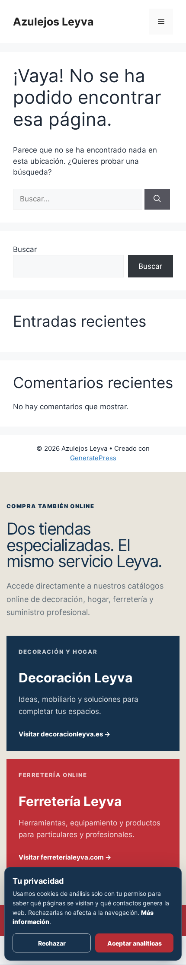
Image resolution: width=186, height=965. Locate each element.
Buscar (25, 249)
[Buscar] (157, 199)
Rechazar (52, 943)
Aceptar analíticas (134, 943)
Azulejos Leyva (53, 21)
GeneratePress (93, 458)
